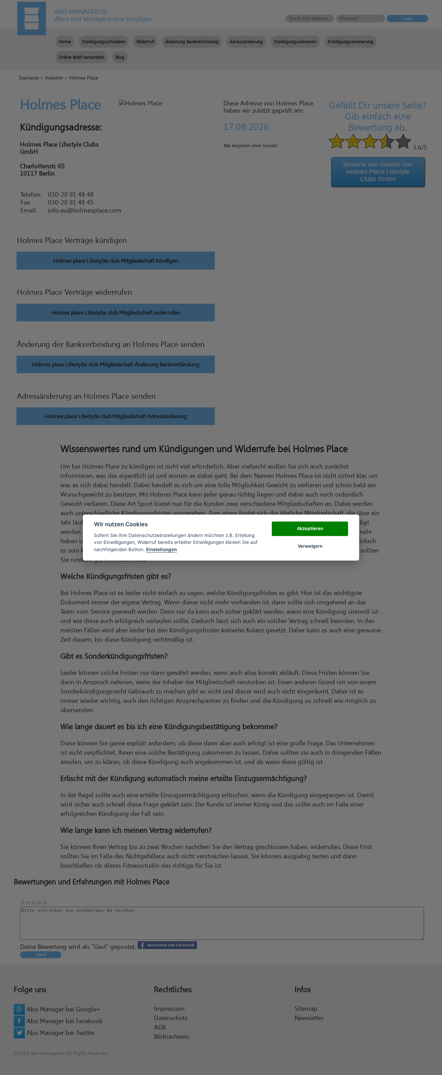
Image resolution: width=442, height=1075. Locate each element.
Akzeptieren (310, 528)
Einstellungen (161, 549)
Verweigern (310, 546)
